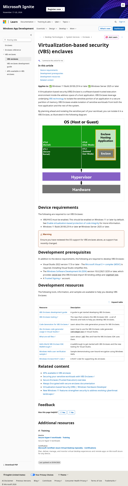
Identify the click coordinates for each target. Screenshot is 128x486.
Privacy (57, 481)
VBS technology (56, 98)
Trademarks (110, 481)
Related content (47, 80)
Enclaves (86, 37)
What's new (105, 28)
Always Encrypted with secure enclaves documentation (69, 383)
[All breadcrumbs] (40, 37)
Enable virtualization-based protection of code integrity (73, 223)
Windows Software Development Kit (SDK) (67, 271)
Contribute (47, 481)
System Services (73, 37)
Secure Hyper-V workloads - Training (54, 437)
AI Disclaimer (7, 481)
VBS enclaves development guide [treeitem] (18, 65)
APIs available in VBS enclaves (57, 373)
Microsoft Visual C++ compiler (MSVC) (103, 264)
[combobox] (17, 40)
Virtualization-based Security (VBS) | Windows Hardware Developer (75, 387)
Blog (36, 481)
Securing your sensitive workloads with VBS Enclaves (68, 376)
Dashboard (119, 28)
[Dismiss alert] (123, 5)
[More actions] (122, 37)
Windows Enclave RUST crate (51, 359)
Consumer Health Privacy (75, 481)
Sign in (122, 21)
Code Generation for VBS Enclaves (53, 324)
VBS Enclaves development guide (53, 312)
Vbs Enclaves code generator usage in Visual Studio (51, 330)
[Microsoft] (4, 21)
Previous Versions (23, 481)
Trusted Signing (52, 278)
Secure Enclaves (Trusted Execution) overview (64, 380)
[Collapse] (31, 35)
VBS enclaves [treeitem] (12, 59)
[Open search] (115, 22)
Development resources (50, 76)
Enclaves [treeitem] (8, 45)
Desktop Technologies (54, 37)
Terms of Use (96, 481)
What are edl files (46, 336)
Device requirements (49, 70)
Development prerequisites (51, 73)
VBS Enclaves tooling (48, 317)
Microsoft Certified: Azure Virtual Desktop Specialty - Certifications (67, 448)
